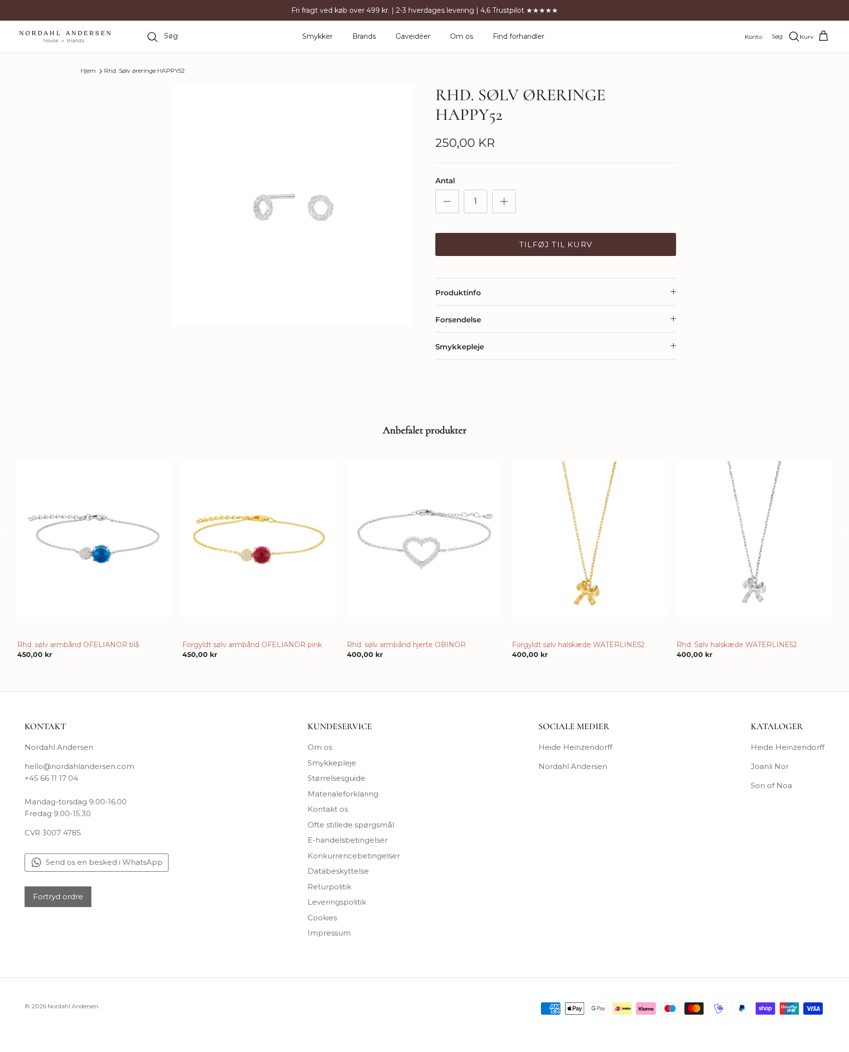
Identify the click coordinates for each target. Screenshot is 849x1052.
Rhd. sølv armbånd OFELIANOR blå (78, 644)
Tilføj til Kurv (555, 244)
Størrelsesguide (337, 778)
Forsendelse (458, 319)
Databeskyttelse (338, 871)
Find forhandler (518, 36)
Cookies (322, 917)
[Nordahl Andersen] (65, 36)
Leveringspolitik (337, 902)
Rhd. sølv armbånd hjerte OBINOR (406, 644)
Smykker (317, 36)
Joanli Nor (770, 766)
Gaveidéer (413, 36)
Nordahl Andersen (572, 766)
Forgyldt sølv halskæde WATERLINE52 (578, 644)
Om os (461, 36)
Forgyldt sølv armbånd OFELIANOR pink (252, 644)
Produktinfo (458, 292)
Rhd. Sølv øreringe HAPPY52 (144, 71)
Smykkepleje (459, 346)
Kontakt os (328, 809)
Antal (445, 180)
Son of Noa (771, 785)
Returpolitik (329, 886)
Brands (364, 36)
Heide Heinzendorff (575, 747)
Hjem (88, 71)
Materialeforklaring (343, 793)
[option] (293, 205)
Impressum (329, 933)
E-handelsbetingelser (348, 840)
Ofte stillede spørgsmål (351, 824)
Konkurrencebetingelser (354, 855)
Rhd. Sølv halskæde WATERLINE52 (737, 644)
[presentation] (7, 534)
